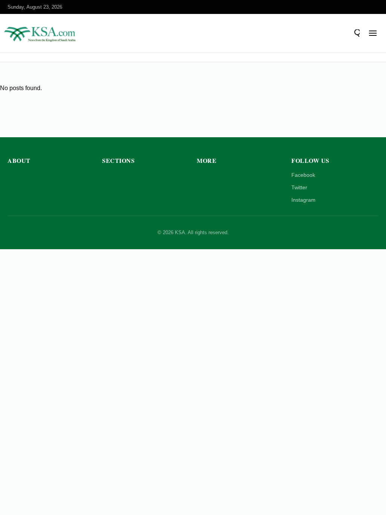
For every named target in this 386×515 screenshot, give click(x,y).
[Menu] (372, 33)
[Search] (355, 33)
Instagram (303, 200)
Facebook (303, 175)
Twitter (299, 187)
